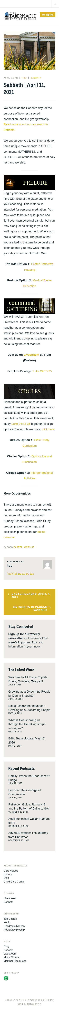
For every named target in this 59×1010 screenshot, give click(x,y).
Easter (18, 547)
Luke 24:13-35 (42, 371)
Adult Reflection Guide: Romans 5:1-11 (29, 820)
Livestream (31, 354)
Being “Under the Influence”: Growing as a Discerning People (29, 707)
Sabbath (36, 77)
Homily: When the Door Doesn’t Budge (29, 778)
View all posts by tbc (20, 573)
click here (48, 429)
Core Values (11, 870)
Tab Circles (10, 918)
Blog (6, 946)
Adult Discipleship (14, 929)
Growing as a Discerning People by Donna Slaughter (29, 693)
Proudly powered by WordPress (24, 999)
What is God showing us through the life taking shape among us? (26, 724)
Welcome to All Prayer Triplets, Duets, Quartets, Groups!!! (28, 679)
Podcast (8, 950)
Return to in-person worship (30, 608)
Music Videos (11, 957)
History (8, 874)
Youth (7, 922)
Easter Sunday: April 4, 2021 (31, 595)
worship (29, 547)
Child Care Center (14, 881)
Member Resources (15, 961)
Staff (6, 878)
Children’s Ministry (14, 926)
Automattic (34, 1004)
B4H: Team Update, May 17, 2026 (26, 740)
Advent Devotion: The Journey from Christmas (28, 834)
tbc (24, 77)
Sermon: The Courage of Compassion (24, 792)
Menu (49, 14)
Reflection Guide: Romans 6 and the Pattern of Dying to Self (28, 806)
